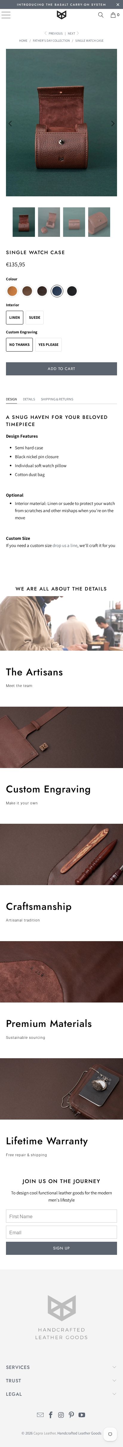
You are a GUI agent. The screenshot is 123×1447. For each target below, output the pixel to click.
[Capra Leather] (61, 15)
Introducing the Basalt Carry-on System (61, 4)
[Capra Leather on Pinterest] (71, 1415)
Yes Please (49, 344)
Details (29, 399)
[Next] (112, 123)
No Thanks (19, 344)
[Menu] (1, 15)
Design (11, 399)
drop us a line (65, 545)
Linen (14, 317)
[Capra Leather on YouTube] (82, 1415)
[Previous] (10, 123)
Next (72, 33)
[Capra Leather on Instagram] (61, 1415)
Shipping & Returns (57, 399)
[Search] (101, 15)
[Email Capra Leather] (40, 1415)
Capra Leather (44, 1433)
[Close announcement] (118, 5)
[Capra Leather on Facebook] (50, 1415)
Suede (34, 317)
